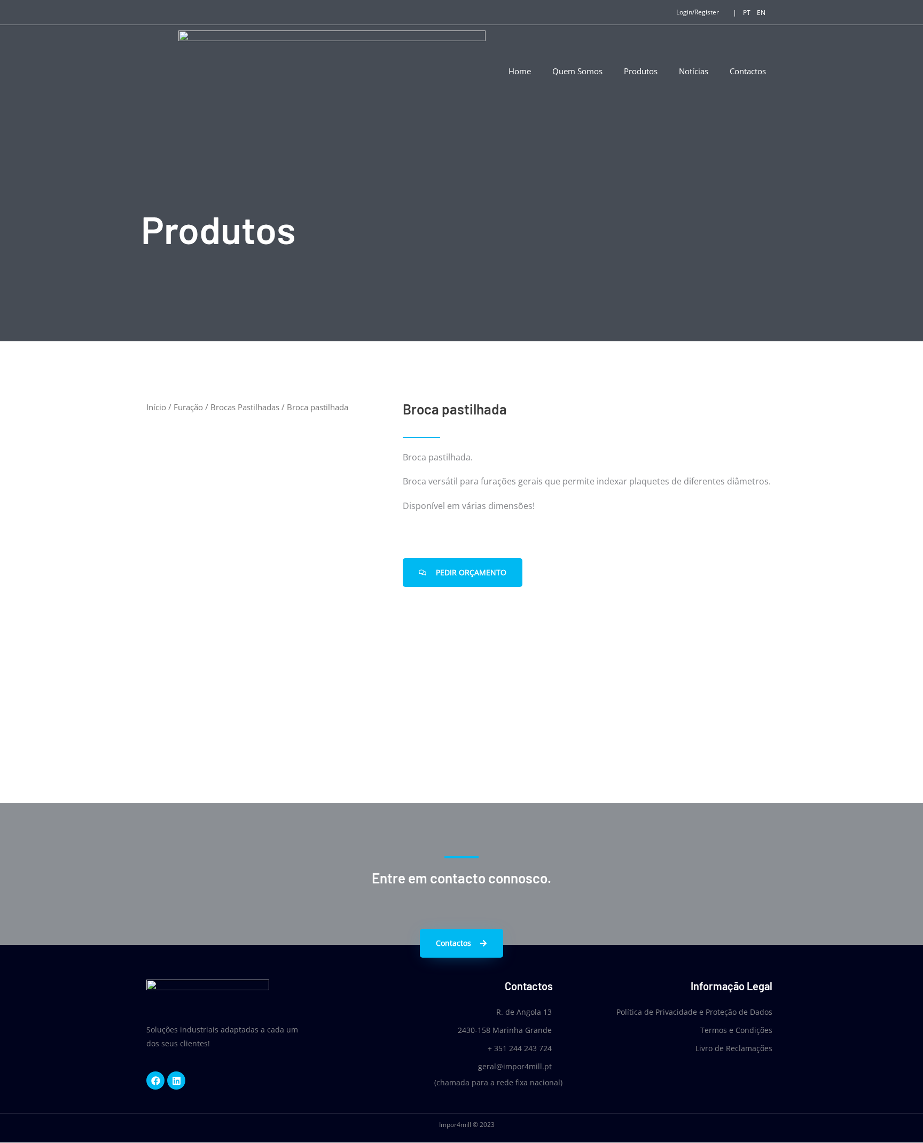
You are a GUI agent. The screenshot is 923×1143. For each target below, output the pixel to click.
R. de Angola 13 (524, 1012)
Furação (188, 407)
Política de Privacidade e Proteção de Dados (694, 1012)
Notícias (693, 71)
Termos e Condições (736, 1030)
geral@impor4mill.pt (515, 1066)
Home (520, 71)
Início (156, 407)
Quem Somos (577, 71)
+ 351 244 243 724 (520, 1048)
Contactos (748, 71)
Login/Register (697, 12)
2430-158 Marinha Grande (505, 1030)
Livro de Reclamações (733, 1048)
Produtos (641, 71)
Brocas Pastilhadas (244, 407)
